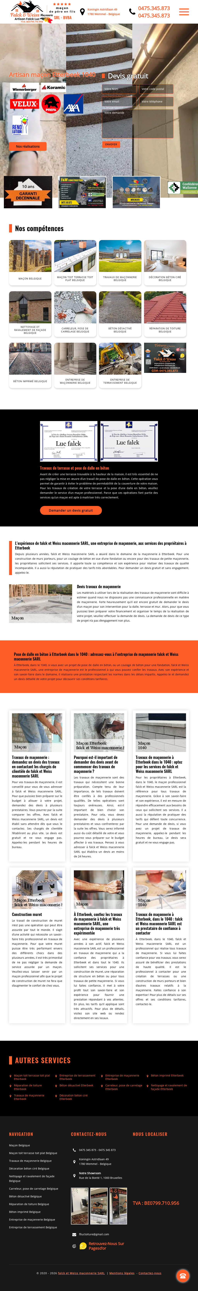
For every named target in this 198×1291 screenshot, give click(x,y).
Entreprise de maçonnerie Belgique (32, 1219)
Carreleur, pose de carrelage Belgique (33, 1188)
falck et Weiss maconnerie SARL (81, 1273)
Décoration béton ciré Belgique (29, 1168)
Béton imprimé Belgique (25, 1212)
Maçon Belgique (19, 1145)
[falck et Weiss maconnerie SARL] (43, 12)
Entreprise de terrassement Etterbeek (77, 1077)
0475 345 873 (87, 1150)
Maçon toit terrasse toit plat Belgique (33, 1153)
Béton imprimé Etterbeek (167, 1075)
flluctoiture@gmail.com (94, 1234)
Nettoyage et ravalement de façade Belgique (32, 1178)
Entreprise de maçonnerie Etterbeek (122, 1077)
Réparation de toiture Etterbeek (28, 1087)
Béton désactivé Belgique (25, 1196)
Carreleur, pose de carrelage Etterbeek (123, 1087)
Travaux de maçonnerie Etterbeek (29, 1097)
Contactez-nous (150, 1273)
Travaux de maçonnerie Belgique (30, 1161)
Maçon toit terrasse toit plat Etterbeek (32, 1077)
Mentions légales (122, 1273)
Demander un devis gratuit (71, 510)
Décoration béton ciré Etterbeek (74, 1097)
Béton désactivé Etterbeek (76, 1085)
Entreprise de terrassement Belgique (33, 1227)
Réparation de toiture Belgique (29, 1204)
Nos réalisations (28, 146)
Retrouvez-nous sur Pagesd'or (106, 1246)
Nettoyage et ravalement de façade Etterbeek (169, 1087)
